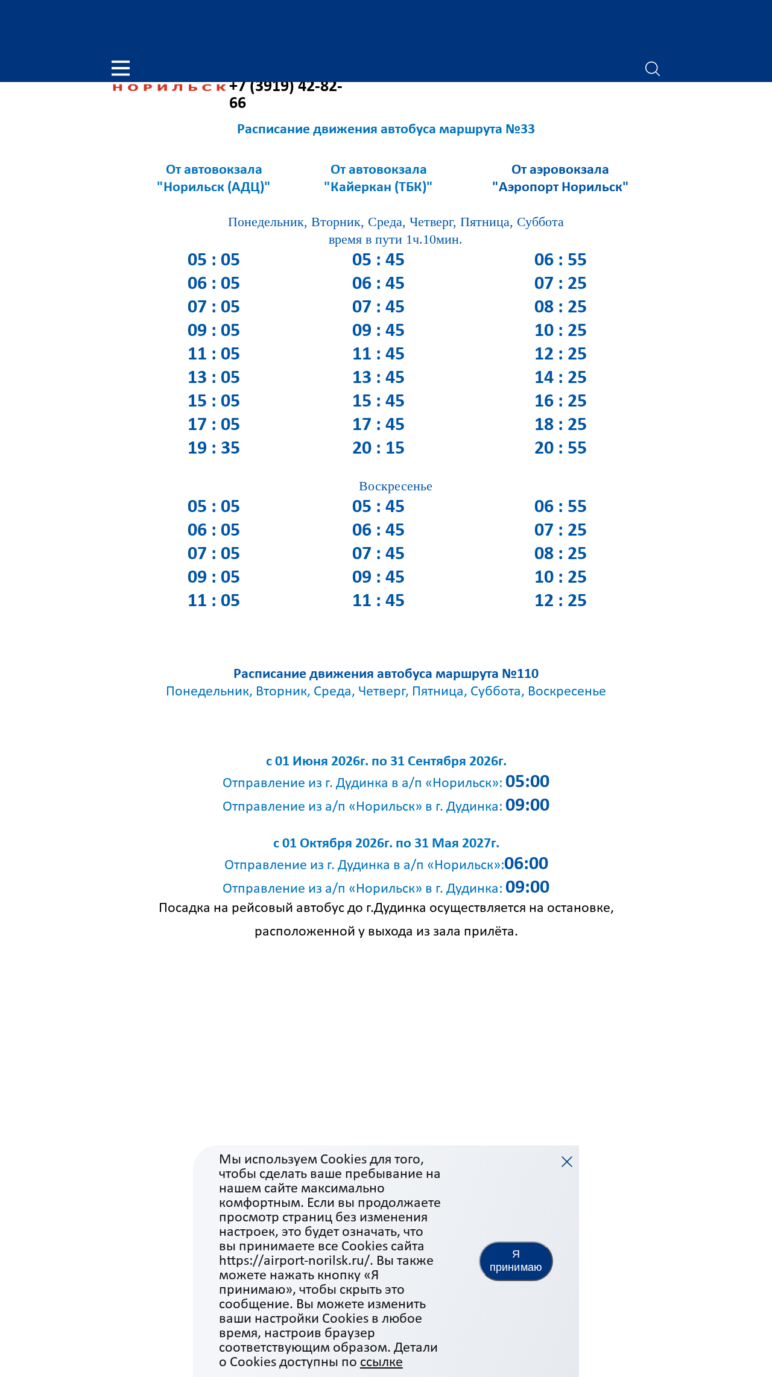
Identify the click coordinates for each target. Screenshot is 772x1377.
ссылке (381, 1362)
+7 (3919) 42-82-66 (286, 95)
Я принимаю (516, 1260)
